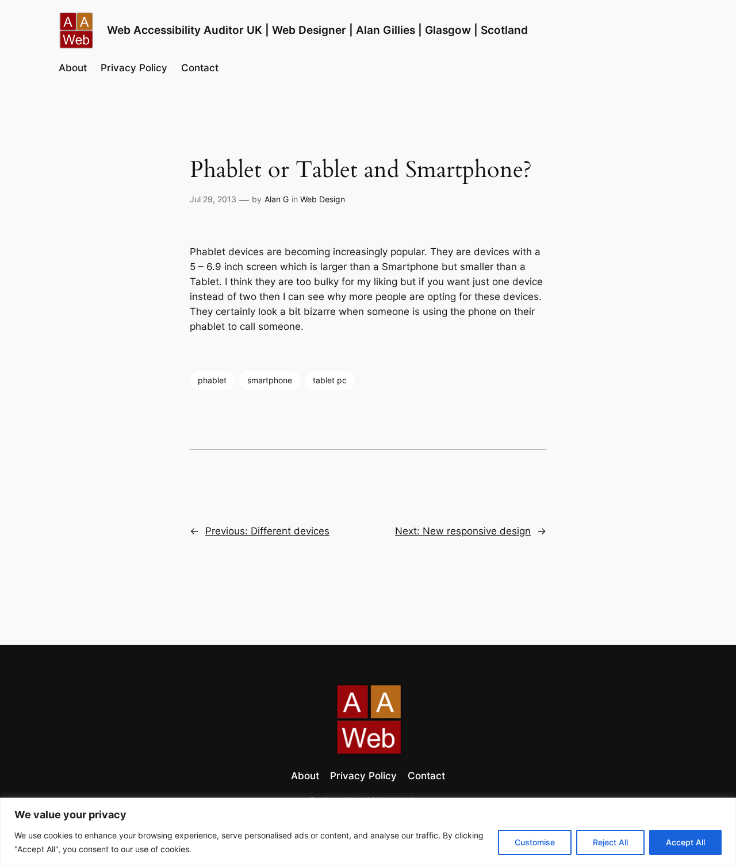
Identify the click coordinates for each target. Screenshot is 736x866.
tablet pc (330, 380)
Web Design (322, 199)
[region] (368, 832)
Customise (535, 842)
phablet (212, 380)
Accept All (685, 842)
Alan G (276, 199)
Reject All (610, 842)
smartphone (269, 380)
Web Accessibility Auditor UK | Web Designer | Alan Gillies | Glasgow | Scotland (317, 30)
